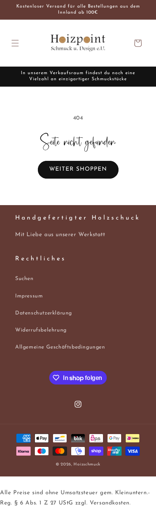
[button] (15, 43)
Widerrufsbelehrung (41, 330)
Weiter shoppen (78, 169)
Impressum (29, 296)
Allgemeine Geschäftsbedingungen (60, 347)
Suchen (24, 279)
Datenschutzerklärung (43, 313)
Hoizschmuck (86, 464)
